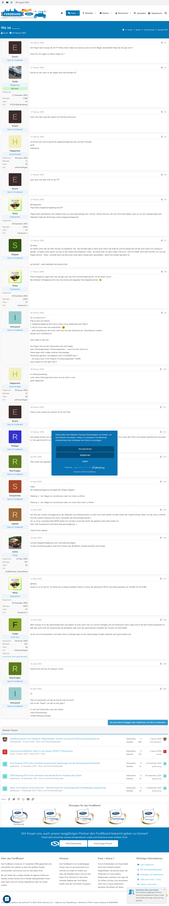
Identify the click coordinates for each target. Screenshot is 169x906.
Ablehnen (85, 455)
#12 (164, 432)
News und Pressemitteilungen (48, 741)
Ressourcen (123, 13)
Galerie (106, 13)
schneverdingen (21, 167)
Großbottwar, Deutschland (16, 571)
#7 (165, 240)
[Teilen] (161, 43)
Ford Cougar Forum (103, 843)
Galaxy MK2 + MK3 (37, 754)
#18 (164, 620)
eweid (12, 754)
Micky (15, 213)
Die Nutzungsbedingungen (151, 869)
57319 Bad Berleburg (18, 104)
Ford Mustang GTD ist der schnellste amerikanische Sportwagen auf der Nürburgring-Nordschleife (55, 763)
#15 (164, 510)
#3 (165, 112)
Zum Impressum (147, 864)
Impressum (76, 471)
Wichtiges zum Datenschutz (151, 874)
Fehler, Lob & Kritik (148, 884)
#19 (164, 664)
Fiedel (15, 633)
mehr (85, 461)
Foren (73, 13)
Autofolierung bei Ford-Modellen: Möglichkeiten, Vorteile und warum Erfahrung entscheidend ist (54, 738)
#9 (165, 313)
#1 (165, 42)
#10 (164, 369)
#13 (164, 457)
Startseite (62, 13)
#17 (164, 579)
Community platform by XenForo (27, 902)
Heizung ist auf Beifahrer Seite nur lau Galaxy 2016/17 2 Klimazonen (41, 751)
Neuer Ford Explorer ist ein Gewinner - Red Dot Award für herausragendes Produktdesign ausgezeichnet (58, 787)
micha (15, 551)
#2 (165, 67)
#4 (165, 137)
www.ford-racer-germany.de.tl (15, 656)
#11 (164, 407)
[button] (78, 13)
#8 (165, 271)
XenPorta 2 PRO (85, 902)
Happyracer (15, 150)
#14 (164, 481)
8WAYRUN (113, 902)
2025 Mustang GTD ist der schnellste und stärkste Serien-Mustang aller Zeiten (46, 775)
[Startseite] (123, 29)
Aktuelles (89, 13)
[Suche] (165, 13)
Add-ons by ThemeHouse (66, 902)
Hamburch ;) (22, 233)
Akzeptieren (85, 449)
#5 (165, 174)
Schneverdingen (20, 650)
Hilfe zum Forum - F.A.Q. (150, 879)
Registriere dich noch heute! (147, 890)
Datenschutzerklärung (89, 471)
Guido (15, 81)
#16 (164, 538)
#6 (165, 199)
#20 (164, 689)
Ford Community (73, 843)
